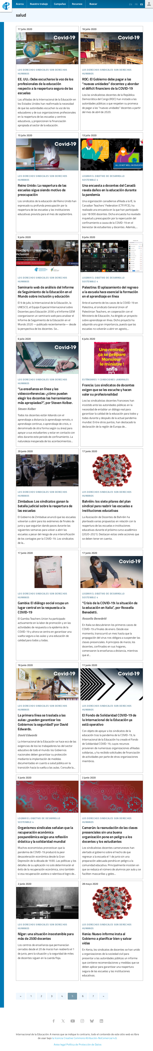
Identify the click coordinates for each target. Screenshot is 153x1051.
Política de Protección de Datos (83, 1044)
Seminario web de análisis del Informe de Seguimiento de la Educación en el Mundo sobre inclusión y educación (47, 283)
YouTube (72, 1021)
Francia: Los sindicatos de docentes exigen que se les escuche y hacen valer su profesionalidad (111, 383)
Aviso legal (60, 1044)
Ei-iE (6, 6)
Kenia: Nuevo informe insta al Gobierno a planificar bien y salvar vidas (111, 930)
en (130, 4)
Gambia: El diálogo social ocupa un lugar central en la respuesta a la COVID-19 (47, 597)
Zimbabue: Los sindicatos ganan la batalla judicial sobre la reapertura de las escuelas (47, 497)
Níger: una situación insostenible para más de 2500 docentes (47, 921)
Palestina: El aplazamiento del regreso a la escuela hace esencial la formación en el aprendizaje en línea (111, 283)
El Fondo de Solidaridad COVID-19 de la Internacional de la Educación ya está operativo (111, 713)
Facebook (53, 1021)
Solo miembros (149, 4)
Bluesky (91, 1021)
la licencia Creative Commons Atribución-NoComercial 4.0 (84, 1038)
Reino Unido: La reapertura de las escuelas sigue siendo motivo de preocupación (47, 175)
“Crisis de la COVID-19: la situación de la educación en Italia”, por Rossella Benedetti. (111, 604)
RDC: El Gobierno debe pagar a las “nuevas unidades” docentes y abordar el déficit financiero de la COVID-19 (111, 71)
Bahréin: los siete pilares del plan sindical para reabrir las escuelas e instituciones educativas (111, 495)
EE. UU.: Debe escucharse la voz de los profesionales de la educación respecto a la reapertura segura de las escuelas (47, 77)
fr (136, 4)
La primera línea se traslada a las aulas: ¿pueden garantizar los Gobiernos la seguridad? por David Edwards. (47, 717)
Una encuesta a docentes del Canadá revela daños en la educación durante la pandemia (111, 181)
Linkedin (101, 1021)
